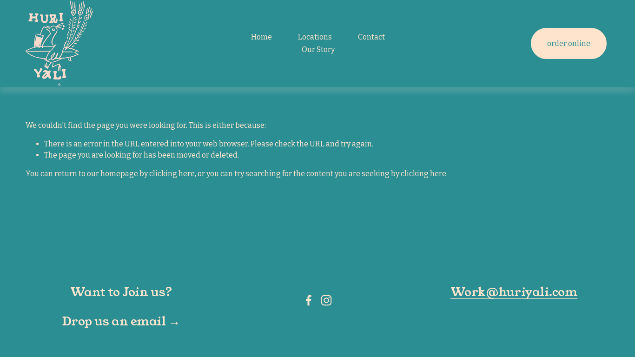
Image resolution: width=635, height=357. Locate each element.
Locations (315, 37)
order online (568, 43)
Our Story (318, 49)
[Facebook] (308, 300)
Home (261, 37)
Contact (371, 37)
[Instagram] (326, 300)
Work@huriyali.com (513, 292)
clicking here (172, 173)
